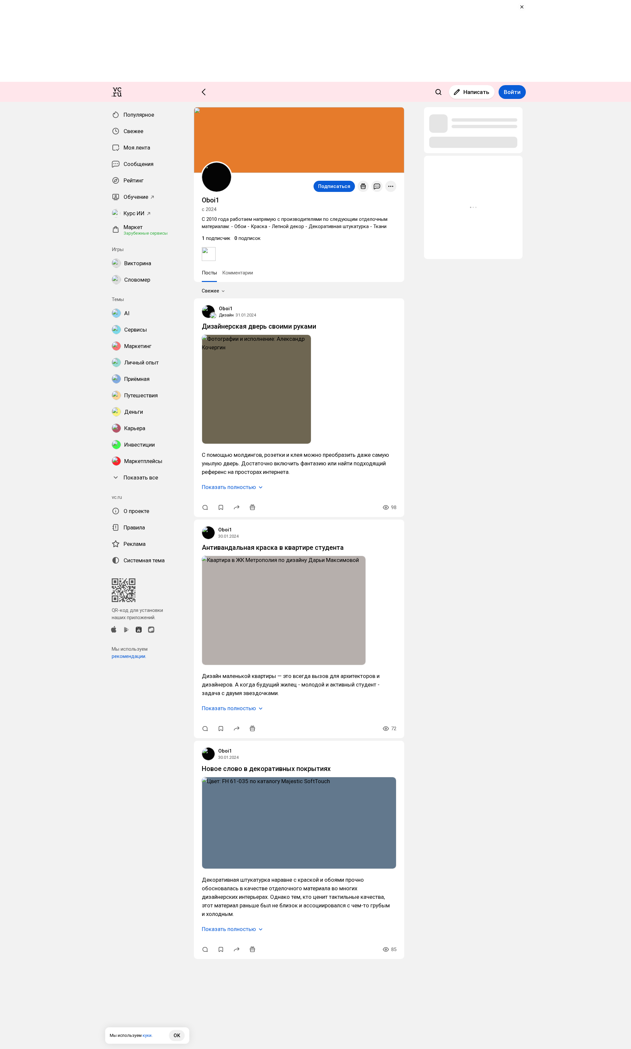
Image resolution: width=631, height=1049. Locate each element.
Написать (476, 92)
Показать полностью (229, 487)
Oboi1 (226, 309)
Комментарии (237, 273)
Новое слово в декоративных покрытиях (266, 769)
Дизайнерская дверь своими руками (259, 326)
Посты (209, 273)
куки (147, 1035)
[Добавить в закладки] (220, 507)
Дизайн (226, 315)
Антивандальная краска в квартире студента (273, 547)
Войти (512, 92)
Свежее (210, 291)
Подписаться (334, 186)
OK (177, 1035)
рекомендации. (129, 656)
